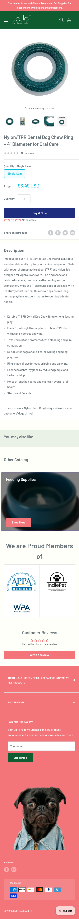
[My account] (69, 20)
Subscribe (20, 757)
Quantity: (10, 198)
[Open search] (61, 20)
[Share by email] (72, 232)
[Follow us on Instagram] (13, 869)
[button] (12, 220)
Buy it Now (39, 213)
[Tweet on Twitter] (65, 232)
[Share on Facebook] (50, 232)
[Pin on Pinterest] (58, 232)
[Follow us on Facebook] (6, 869)
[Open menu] (6, 20)
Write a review (39, 654)
